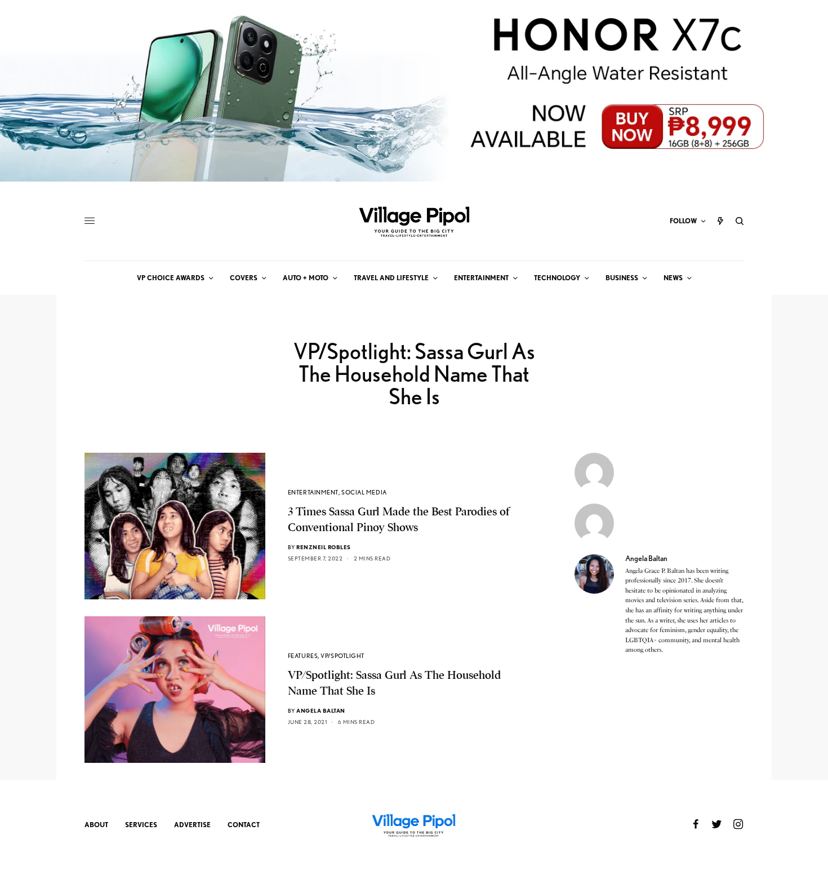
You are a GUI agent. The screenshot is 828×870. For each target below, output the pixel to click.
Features (303, 656)
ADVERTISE (192, 824)
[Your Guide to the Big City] (414, 221)
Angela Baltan (320, 710)
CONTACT (244, 824)
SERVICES (141, 824)
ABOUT (96, 824)
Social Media (364, 492)
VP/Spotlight (342, 656)
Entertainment (313, 492)
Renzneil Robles (323, 547)
